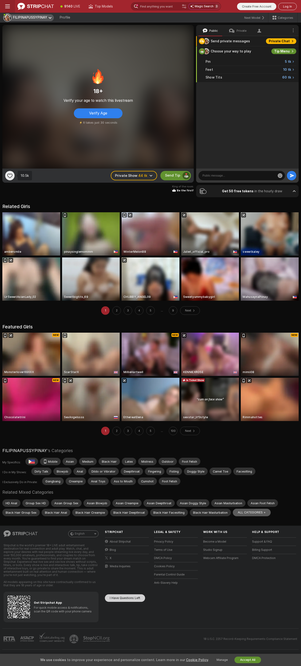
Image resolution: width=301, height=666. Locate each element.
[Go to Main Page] (35, 6)
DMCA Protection (264, 558)
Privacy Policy (163, 541)
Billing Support (262, 550)
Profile (64, 17)
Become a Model (214, 541)
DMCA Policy (163, 558)
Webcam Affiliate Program (220, 558)
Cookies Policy (164, 566)
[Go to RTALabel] (10, 639)
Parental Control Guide (169, 574)
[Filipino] (31, 461)
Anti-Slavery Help (166, 582)
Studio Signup (212, 550)
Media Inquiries (120, 566)
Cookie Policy (197, 660)
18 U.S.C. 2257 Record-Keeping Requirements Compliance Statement (250, 639)
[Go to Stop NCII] (97, 639)
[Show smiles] (280, 175)
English (80, 533)
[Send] (291, 175)
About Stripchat (120, 541)
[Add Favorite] (10, 175)
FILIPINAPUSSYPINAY (24, 450)
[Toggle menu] (7, 6)
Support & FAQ (262, 541)
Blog (113, 550)
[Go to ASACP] (27, 639)
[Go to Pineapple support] (74, 638)
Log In (287, 6)
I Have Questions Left (125, 598)
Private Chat (279, 41)
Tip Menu (282, 51)
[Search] (184, 6)
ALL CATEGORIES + (252, 512)
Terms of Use (163, 550)
